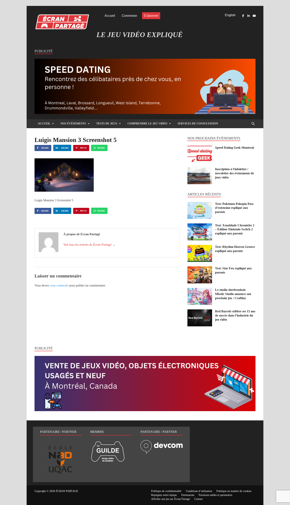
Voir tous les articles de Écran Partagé (89, 244)
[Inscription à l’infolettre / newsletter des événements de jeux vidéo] (199, 169)
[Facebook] (243, 16)
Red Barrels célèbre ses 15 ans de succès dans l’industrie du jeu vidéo (235, 315)
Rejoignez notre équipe (164, 495)
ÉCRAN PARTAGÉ (67, 491)
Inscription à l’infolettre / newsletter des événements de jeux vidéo (234, 173)
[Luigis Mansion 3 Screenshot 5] (64, 190)
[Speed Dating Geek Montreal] (199, 148)
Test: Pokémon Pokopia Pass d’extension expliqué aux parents (234, 208)
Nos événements (73, 123)
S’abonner (151, 15)
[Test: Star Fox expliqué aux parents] (199, 268)
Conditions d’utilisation (199, 491)
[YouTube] (254, 16)
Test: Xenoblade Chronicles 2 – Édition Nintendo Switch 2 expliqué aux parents (234, 229)
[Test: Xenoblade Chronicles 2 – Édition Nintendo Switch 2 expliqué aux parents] (199, 225)
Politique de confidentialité (166, 491)
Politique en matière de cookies (233, 491)
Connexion (129, 15)
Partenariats (187, 495)
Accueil (110, 15)
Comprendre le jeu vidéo (147, 123)
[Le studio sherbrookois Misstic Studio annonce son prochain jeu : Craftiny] (199, 290)
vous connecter (59, 285)
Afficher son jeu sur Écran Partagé (170, 499)
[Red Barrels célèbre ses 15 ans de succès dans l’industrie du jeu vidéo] (199, 311)
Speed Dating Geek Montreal (234, 147)
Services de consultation (198, 123)
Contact (198, 499)
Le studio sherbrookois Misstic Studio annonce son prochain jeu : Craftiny (233, 294)
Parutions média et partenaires (215, 495)
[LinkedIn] (248, 16)
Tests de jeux (106, 123)
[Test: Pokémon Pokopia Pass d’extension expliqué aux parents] (199, 204)
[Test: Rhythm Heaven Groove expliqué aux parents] (199, 247)
